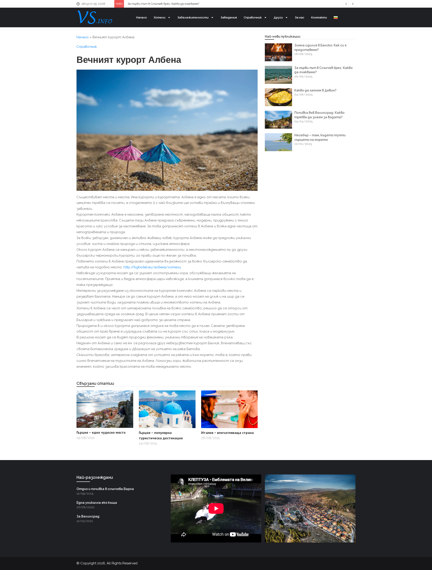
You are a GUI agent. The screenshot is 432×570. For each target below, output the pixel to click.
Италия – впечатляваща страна (227, 432)
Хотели (159, 17)
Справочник (253, 17)
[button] (346, 4)
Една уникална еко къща (96, 502)
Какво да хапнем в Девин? (151, 3)
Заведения (228, 17)
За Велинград (87, 516)
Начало (141, 17)
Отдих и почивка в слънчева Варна (105, 489)
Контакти (319, 17)
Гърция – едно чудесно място (101, 432)
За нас (299, 17)
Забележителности (193, 17)
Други (278, 17)
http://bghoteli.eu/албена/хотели (152, 267)
